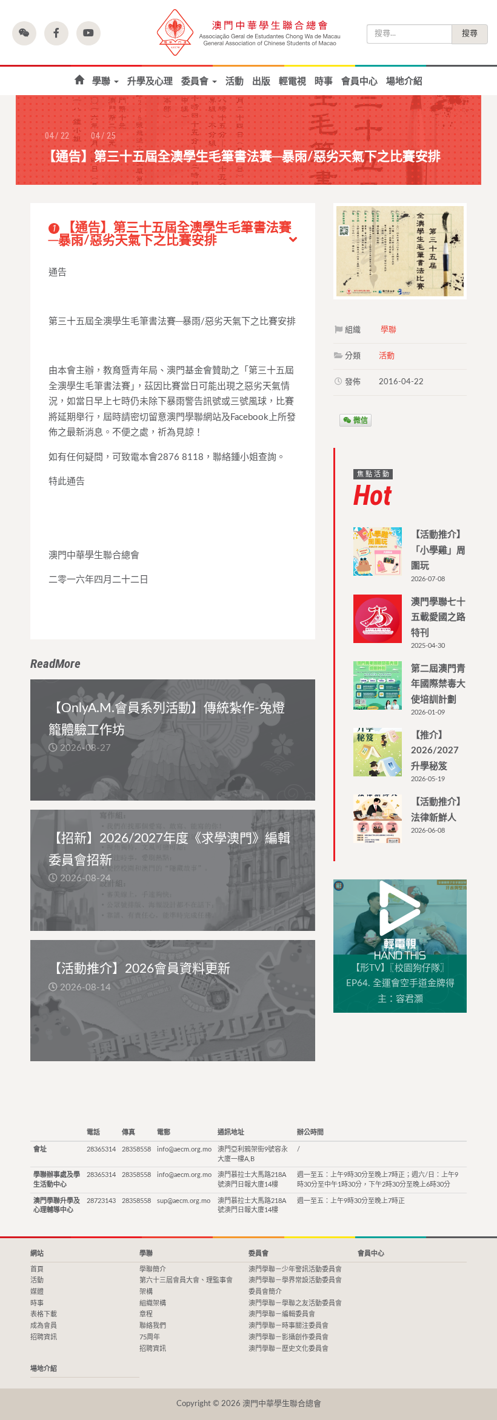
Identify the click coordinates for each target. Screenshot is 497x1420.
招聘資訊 (43, 1337)
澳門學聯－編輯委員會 (281, 1314)
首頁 (79, 80)
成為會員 (43, 1325)
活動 (234, 81)
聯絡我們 (152, 1325)
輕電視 (292, 81)
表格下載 (43, 1314)
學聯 (102, 81)
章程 (146, 1314)
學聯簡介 (152, 1269)
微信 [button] (360, 420)
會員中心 (359, 81)
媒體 (37, 1291)
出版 (261, 81)
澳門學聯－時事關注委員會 (288, 1325)
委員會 (196, 81)
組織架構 (152, 1303)
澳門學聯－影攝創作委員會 (288, 1337)
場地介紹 (404, 81)
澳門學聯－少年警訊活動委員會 (295, 1269)
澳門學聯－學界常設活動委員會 (295, 1280)
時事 (324, 81)
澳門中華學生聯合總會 (248, 32)
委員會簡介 (265, 1291)
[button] (24, 33)
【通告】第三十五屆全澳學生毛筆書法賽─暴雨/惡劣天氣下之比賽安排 (170, 234)
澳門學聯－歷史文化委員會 (288, 1348)
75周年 (149, 1337)
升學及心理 (150, 81)
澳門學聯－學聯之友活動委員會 (295, 1303)
